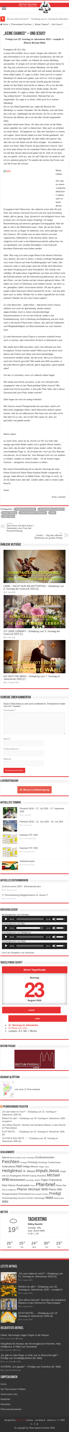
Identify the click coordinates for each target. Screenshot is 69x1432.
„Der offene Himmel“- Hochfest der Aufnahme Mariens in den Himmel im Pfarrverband (42, 1301)
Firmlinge (23, 1162)
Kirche (25, 1175)
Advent (5, 1157)
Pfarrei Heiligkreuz (9, 1190)
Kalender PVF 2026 (29, 835)
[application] (34, 919)
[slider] (30, 919)
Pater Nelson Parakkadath (16, 1185)
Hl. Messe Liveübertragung (34, 789)
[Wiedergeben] (6, 919)
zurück (31, 1010)
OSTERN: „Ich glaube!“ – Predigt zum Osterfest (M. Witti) (31, 1366)
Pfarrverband (24, 1194)
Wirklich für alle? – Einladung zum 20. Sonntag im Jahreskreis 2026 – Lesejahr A (40, 1288)
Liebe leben (8, 516)
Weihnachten (59, 1198)
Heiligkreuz (12, 1170)
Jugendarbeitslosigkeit (51, 509)
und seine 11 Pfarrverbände (27, 1089)
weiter (37, 1018)
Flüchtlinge (42, 1162)
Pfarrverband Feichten (21, 24)
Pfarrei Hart (61, 1185)
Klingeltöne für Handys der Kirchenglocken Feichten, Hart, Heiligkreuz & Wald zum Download (31, 1345)
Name (7, 739)
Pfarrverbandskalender (11, 1409)
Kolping (33, 1176)
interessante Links (9, 1394)
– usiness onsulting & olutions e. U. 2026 (40, 1420)
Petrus (32, 1185)
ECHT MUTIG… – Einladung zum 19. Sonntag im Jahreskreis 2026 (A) (38, 1314)
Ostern (37, 1180)
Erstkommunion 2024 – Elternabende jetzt (21, 886)
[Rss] (31, 1424)
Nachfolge (30, 1180)
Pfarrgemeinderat (10, 1194)
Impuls (42, 1170)
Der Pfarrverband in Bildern (13, 1389)
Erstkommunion (44, 1157)
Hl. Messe (29, 1171)
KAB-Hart (5, 1176)
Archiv (4, 1384)
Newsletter (5, 1404)
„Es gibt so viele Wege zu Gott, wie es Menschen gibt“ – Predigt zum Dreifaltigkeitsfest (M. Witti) (30, 1356)
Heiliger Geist (44, 1167)
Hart (19, 1166)
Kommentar (10, 710)
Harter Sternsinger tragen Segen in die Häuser (25, 1335)
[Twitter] (37, 1424)
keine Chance (9, 513)
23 (33, 988)
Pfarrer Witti (55, 1189)
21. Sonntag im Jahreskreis (23, 1025)
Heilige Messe (30, 1166)
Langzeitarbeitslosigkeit (33, 513)
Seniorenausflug (9, 1198)
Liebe (52, 513)
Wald (49, 1198)
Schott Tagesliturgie (35, 969)
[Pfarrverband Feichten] (34, 6)
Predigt (55, 1193)
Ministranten (17, 1179)
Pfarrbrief (45, 1184)
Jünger (63, 1171)
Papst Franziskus (51, 1179)
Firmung (32, 1162)
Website (7, 759)
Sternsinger (39, 1198)
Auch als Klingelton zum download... (19, 952)
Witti (5, 1201)
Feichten (10, 1161)
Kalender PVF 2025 (29, 848)
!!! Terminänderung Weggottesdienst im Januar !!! (25, 895)
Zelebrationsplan (27, 861)
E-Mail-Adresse (11, 749)
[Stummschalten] (54, 919)
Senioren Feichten (25, 1198)
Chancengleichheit (25, 509)
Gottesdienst (8, 1166)
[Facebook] (34, 1424)
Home (5, 24)
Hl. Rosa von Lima (18, 1028)
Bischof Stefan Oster (18, 1158)
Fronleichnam (54, 1162)
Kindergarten (16, 1176)
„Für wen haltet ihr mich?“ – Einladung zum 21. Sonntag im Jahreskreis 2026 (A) (40, 1275)
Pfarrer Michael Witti (32, 1189)
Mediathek (41, 1176)
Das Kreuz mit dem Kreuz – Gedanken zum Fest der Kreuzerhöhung (21, 527)
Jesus (53, 1170)
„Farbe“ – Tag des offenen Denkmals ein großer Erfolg (48, 535)
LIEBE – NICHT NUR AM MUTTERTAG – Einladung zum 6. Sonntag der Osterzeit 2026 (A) (34, 587)
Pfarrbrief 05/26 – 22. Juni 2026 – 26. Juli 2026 (41, 821)
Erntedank (31, 1158)
